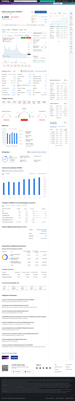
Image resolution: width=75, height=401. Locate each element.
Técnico (21, 29)
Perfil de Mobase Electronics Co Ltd (14, 227)
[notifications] (70, 1)
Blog (55, 364)
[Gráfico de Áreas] (5, 35)
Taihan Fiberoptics (6, 286)
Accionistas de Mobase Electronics (14, 246)
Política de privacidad (59, 398)
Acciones (64, 13)
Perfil (8, 32)
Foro (25, 29)
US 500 (51, 30)
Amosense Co (41, 286)
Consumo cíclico (43, 233)
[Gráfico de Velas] (3, 35)
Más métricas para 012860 (41, 71)
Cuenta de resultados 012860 (12, 168)
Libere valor (43, 16)
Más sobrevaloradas (61, 126)
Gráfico (8, 29)
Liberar (19, 221)
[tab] (3, 102)
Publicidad (68, 366)
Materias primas (59, 13)
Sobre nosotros (69, 364)
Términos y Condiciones (50, 398)
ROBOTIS (13, 286)
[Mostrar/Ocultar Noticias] (25, 35)
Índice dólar (52, 37)
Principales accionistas (14, 32)
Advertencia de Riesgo (69, 398)
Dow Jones (52, 28)
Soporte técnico (69, 369)
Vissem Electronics (24, 286)
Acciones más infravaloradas (53, 123)
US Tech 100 (52, 32)
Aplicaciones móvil (58, 366)
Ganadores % (58, 83)
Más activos (52, 83)
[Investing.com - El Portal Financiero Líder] (6, 1)
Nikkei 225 (52, 35)
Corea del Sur (44, 238)
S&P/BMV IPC (52, 26)
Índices (55, 13)
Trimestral (8, 173)
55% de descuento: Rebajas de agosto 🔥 (47, 1)
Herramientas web (58, 371)
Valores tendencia (54, 103)
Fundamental (15, 29)
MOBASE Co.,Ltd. (5, 274)
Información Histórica (23, 32)
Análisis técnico (7, 98)
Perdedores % (64, 83)
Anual (3, 173)
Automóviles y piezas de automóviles (42, 230)
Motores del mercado (55, 80)
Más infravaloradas (53, 126)
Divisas (51, 13)
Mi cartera (56, 369)
